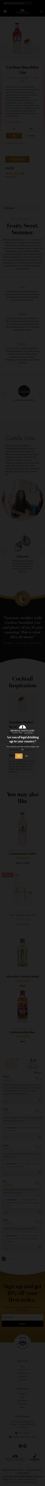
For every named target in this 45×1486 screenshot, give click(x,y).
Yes (19, 756)
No (26, 756)
